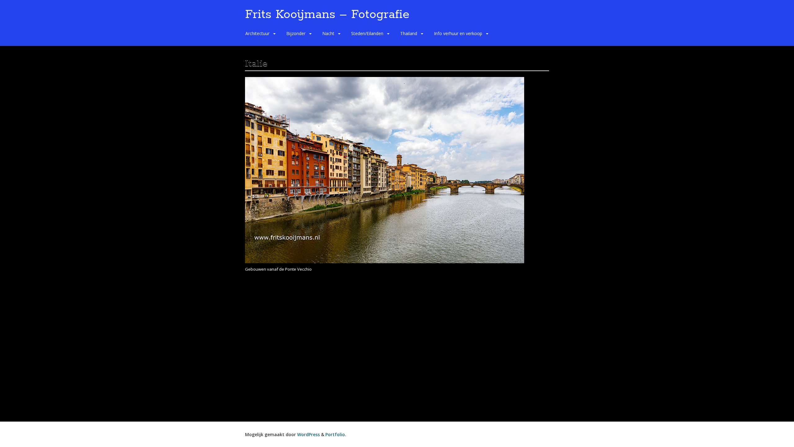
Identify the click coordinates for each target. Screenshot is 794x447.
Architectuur (257, 33)
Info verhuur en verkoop (458, 33)
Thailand (408, 33)
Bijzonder (296, 33)
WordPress (308, 434)
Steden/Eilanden (367, 33)
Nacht (328, 33)
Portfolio (335, 434)
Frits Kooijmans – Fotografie (327, 14)
